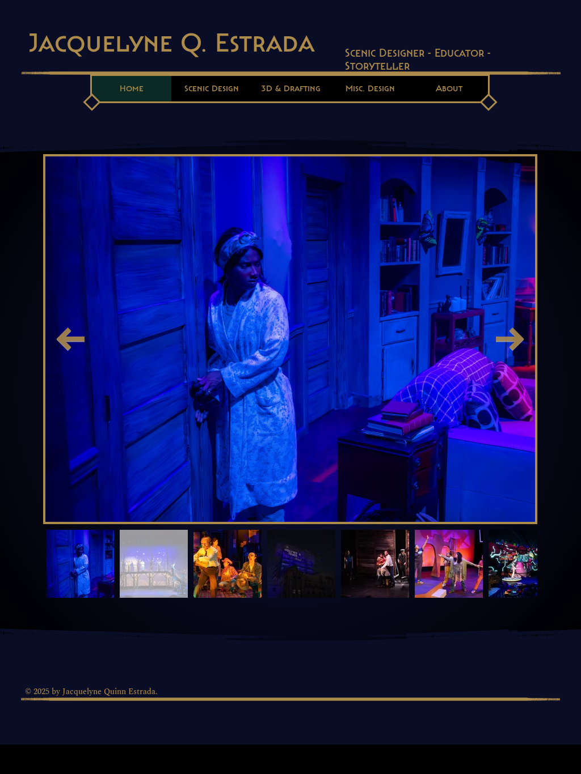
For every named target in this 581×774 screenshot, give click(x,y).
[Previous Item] (70, 339)
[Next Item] (510, 339)
